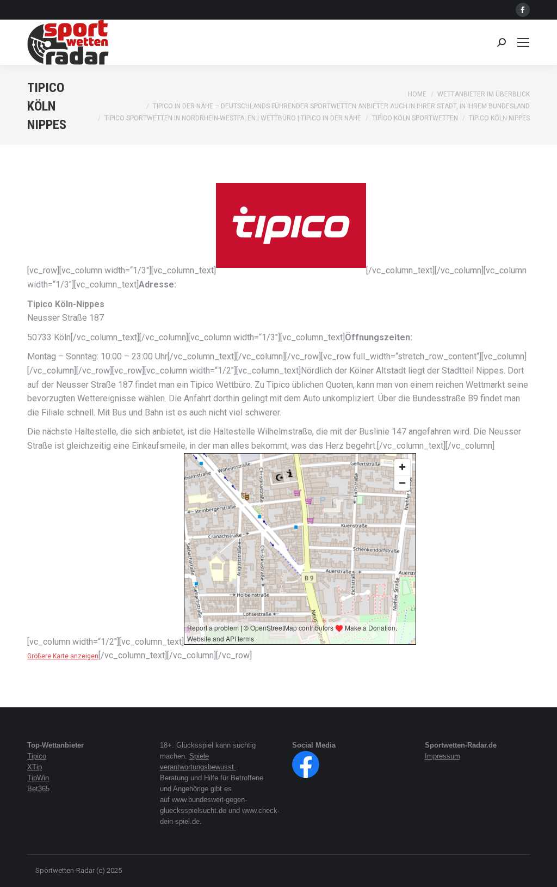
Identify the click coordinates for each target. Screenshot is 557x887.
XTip (34, 767)
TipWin (38, 778)
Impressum (442, 756)
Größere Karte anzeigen (62, 656)
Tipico (36, 756)
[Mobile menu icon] (523, 42)
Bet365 (38, 789)
